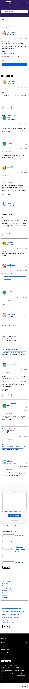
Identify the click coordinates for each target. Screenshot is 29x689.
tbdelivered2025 (5, 57)
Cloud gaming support (20, 535)
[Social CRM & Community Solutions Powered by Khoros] (25, 686)
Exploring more (5, 588)
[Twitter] (2, 652)
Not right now (5, 592)
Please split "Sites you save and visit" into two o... (13, 614)
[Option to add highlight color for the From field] (22, 72)
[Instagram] (4, 652)
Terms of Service (13, 665)
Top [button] (2, 685)
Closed (4, 597)
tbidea (11, 57)
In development (6, 590)
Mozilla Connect (8, 3)
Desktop (5, 53)
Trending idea (5, 581)
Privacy (2, 667)
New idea (13, 115)
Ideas (3, 19)
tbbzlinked (19, 56)
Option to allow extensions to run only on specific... (14, 611)
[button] (4, 60)
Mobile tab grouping (19, 562)
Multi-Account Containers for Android (10, 617)
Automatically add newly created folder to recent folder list (15, 276)
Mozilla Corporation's (7, 670)
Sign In (24, 3)
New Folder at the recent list (9, 326)
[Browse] (2, 3)
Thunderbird (11, 53)
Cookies (10, 667)
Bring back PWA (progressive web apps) (11, 608)
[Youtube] (7, 652)
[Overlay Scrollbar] (20, 72)
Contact (17, 667)
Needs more (5, 583)
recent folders (7, 56)
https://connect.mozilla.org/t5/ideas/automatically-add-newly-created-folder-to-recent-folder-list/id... (14, 352)
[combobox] (14, 11)
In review (4, 585)
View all (6, 567)
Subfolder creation (7, 279)
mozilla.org (3, 665)
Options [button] (27, 19)
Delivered (9, 41)
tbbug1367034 (13, 56)
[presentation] (3, 491)
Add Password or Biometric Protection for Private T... (20, 549)
